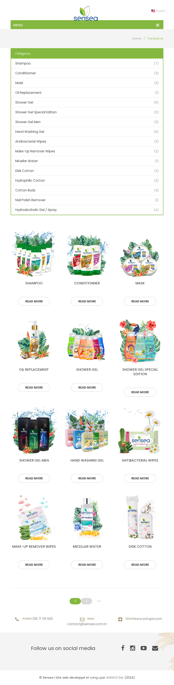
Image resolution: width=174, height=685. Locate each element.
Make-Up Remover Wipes (35, 151)
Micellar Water (26, 161)
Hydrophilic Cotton (30, 180)
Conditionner (25, 73)
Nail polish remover (30, 200)
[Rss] (155, 648)
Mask (19, 83)
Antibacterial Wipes (30, 141)
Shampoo (23, 63)
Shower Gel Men (28, 122)
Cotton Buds (25, 190)
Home (137, 38)
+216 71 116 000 (42, 618)
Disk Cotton (24, 170)
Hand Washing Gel (29, 131)
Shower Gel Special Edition (36, 112)
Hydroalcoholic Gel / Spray (36, 210)
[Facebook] (123, 648)
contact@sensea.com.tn (87, 624)
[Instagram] (132, 648)
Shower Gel (24, 102)
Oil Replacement (28, 92)
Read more (34, 301)
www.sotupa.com (148, 618)
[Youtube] (144, 648)
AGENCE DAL (115, 677)
